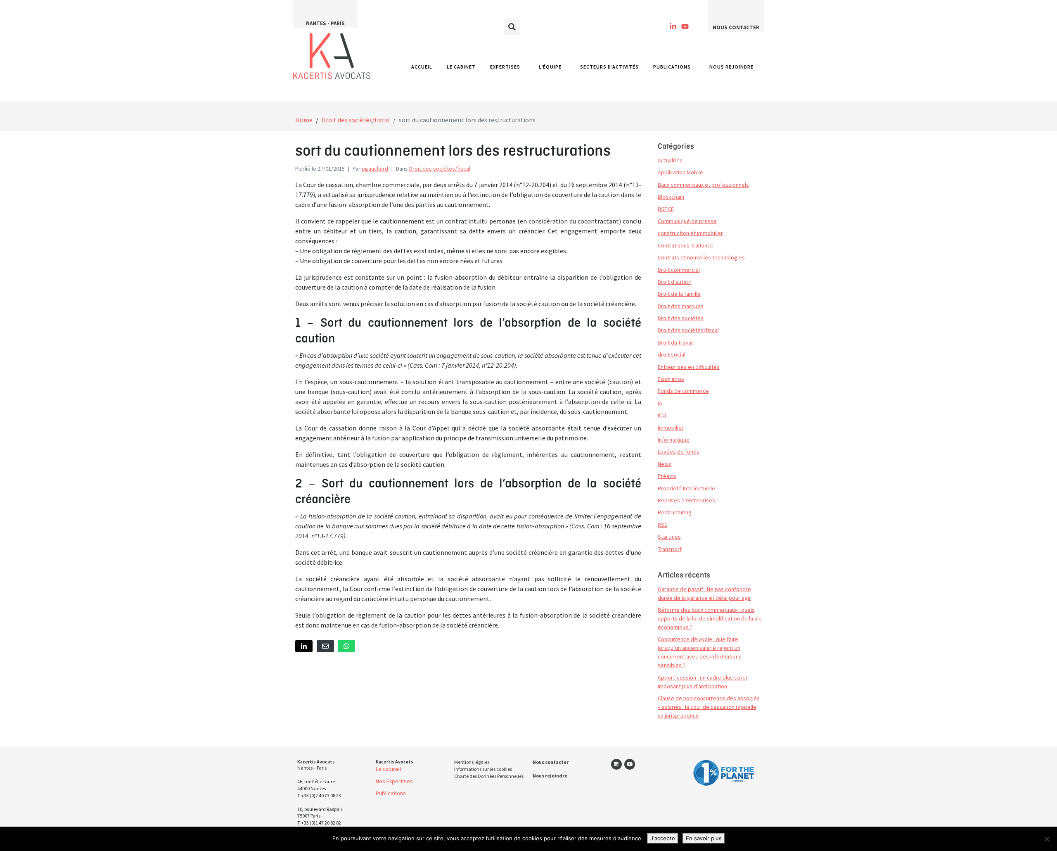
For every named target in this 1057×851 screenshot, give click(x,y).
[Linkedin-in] (673, 27)
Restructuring (675, 512)
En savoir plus (704, 838)
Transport (670, 549)
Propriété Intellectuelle (686, 488)
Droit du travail (676, 342)
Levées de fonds (678, 451)
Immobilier (671, 427)
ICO (662, 415)
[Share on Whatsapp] (346, 646)
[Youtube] (685, 27)
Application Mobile (680, 172)
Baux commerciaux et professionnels (703, 184)
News (664, 464)
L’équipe (550, 67)
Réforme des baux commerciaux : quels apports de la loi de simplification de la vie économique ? (710, 618)
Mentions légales (471, 762)
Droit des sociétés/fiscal (439, 168)
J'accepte (662, 838)
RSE (662, 524)
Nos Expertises (394, 781)
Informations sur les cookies (483, 769)
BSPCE (666, 209)
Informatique (674, 439)
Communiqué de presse (687, 221)
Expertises (505, 67)
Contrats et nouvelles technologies (701, 257)
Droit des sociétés (681, 318)
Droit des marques (681, 306)
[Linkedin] (616, 764)
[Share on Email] (325, 646)
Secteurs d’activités (609, 67)
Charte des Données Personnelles (489, 776)
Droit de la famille (679, 293)
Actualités (670, 160)
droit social (671, 354)
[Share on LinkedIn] (304, 646)
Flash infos (671, 379)
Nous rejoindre (731, 67)
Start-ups (669, 536)
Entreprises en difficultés (689, 367)
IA (660, 403)
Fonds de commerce (683, 391)
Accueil (421, 67)
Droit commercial (679, 269)
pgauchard (375, 168)
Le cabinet (461, 67)
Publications (672, 67)
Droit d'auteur (675, 281)
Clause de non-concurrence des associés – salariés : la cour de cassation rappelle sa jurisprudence (709, 706)
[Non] (1047, 839)
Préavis (667, 476)
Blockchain (671, 196)
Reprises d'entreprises (686, 500)
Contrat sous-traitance (685, 245)
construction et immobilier (690, 233)
